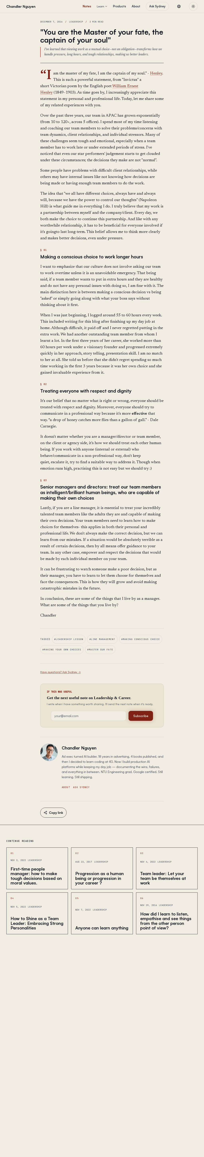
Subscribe (140, 716)
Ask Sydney (157, 6)
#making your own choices (61, 649)
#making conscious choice (140, 639)
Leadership (76, 21)
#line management (102, 639)
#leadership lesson (68, 639)
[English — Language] (179, 6)
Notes (87, 6)
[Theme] (193, 6)
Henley (156, 73)
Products (119, 6)
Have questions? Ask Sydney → (60, 672)
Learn (100, 6)
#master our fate (100, 649)
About (136, 6)
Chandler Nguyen (79, 747)
